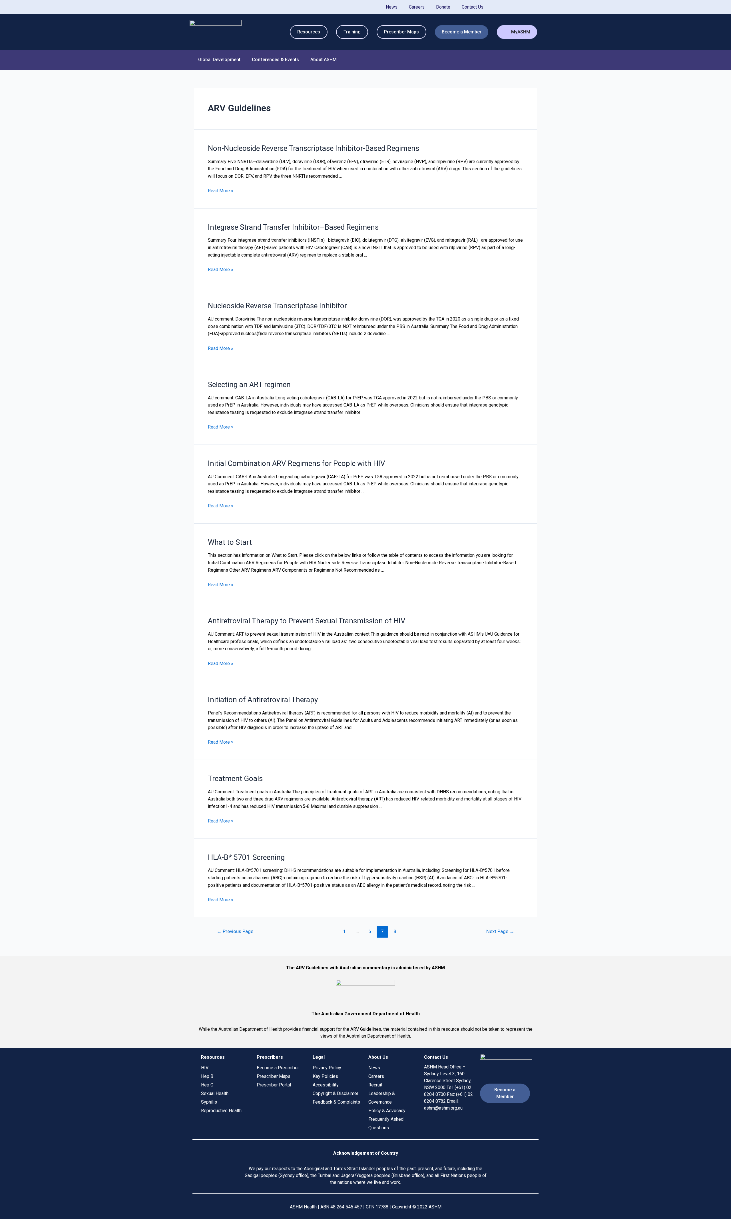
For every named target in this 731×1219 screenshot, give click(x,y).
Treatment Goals (235, 778)
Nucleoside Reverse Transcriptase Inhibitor (277, 305)
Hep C (207, 1085)
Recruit (375, 1085)
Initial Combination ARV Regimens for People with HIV (296, 463)
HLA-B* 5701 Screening (246, 857)
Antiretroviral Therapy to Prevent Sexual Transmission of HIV (306, 620)
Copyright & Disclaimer (335, 1093)
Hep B (207, 1076)
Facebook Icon (515, 7)
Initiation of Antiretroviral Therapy (263, 699)
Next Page (500, 931)
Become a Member (461, 32)
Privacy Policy (327, 1067)
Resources (308, 32)
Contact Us (472, 7)
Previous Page (235, 931)
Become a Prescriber (278, 1067)
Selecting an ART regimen (249, 384)
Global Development (219, 59)
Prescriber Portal (274, 1085)
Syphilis (209, 1102)
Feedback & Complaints (336, 1102)
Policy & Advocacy (386, 1110)
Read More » (220, 190)
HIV (204, 1067)
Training (352, 32)
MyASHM (520, 32)
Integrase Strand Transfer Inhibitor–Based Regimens (293, 227)
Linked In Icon (532, 7)
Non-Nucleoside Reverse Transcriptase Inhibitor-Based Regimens (313, 148)
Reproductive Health (221, 1110)
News (391, 7)
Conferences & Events (275, 59)
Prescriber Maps (401, 32)
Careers (417, 7)
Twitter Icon (498, 7)
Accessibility (326, 1085)
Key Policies (325, 1076)
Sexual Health (214, 1093)
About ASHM (323, 59)
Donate (443, 7)
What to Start (230, 542)
